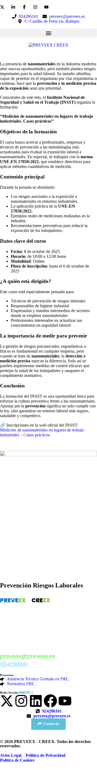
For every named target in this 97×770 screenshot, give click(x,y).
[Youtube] (65, 701)
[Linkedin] (36, 701)
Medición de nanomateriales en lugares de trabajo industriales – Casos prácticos (42, 432)
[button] (48, 33)
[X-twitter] (6, 701)
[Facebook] (50, 701)
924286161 (14, 664)
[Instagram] (21, 701)
